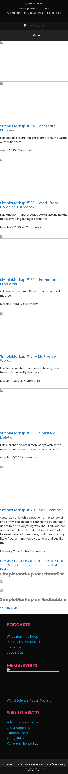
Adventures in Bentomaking (28, 722)
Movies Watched (33, 12)
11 (39, 561)
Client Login (13, 12)
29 (36, 565)
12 (42, 561)
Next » (4, 569)
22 (8, 565)
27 (28, 565)
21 (5, 565)
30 (40, 565)
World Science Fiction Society (29, 700)
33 (51, 565)
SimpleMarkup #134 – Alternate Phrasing (28, 128)
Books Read (54, 12)
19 (65, 561)
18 (61, 561)
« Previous (6, 561)
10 (36, 561)
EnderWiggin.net (19, 728)
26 (24, 565)
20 (1, 565)
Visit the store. (9, 607)
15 (51, 561)
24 (16, 565)
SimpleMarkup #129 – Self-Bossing (30, 510)
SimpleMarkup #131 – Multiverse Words (28, 358)
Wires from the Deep (22, 636)
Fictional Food (17, 733)
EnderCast (14, 647)
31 (44, 565)
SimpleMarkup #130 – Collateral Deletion (28, 435)
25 (20, 565)
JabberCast (16, 652)
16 (55, 561)
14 (48, 561)
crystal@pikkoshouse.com (34, 8)
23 (12, 565)
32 (47, 565)
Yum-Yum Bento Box (22, 744)
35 (59, 565)
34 (55, 565)
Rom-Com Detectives (23, 642)
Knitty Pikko (15, 738)
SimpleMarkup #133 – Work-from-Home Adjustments (30, 205)
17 (58, 561)
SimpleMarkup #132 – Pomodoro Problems (29, 281)
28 (32, 565)
